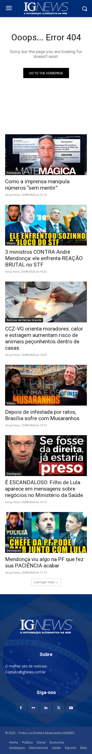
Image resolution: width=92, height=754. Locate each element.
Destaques (14, 173)
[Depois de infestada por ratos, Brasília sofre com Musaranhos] (46, 385)
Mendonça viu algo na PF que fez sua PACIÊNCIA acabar (44, 562)
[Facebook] (21, 708)
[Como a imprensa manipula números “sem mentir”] (46, 154)
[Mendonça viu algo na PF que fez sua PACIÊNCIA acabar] (46, 532)
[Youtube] (71, 708)
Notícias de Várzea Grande (24, 320)
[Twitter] (59, 708)
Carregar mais (44, 582)
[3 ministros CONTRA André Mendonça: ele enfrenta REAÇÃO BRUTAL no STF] (46, 225)
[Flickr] (33, 708)
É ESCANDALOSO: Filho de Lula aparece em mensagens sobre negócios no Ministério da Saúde (44, 488)
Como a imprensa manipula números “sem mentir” (37, 184)
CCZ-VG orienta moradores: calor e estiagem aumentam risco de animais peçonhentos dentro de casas (44, 338)
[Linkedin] (46, 708)
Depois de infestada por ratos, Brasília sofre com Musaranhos (42, 415)
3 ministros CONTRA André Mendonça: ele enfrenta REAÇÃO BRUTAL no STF (44, 258)
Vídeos (11, 243)
